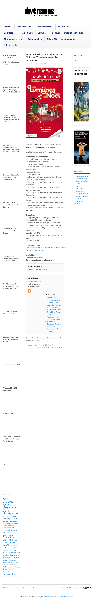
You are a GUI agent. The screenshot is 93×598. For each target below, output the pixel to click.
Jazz (77, 186)
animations (32, 338)
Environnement (8, 525)
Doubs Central (44, 27)
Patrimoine (6, 567)
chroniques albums (82, 176)
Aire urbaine (64, 27)
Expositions (13, 530)
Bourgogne (9, 33)
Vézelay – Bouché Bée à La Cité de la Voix (40, 345)
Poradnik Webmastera (65, 597)
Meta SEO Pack (47, 597)
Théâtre (78, 198)
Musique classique (82, 196)
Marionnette (79, 191)
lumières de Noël (43, 338)
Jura (5, 547)
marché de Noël (57, 338)
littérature (17, 548)
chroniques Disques (73, 33)
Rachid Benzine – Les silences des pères (50, 347)
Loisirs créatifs (68, 39)
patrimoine (12, 565)
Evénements (6, 530)
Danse (78, 183)
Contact (56, 33)
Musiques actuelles (82, 193)
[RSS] (30, 291)
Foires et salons (11, 45)
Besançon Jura (24, 27)
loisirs (10, 550)
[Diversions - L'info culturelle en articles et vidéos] (46, 18)
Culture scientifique (82, 181)
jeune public (80, 188)
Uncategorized (9, 573)
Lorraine (42, 33)
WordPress (69, 588)
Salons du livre (35, 39)
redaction (31, 64)
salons (12, 567)
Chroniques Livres (13, 39)
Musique (17, 552)
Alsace (7, 27)
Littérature (11, 548)
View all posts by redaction (37, 269)
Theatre (17, 567)
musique (6, 552)
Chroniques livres (81, 178)
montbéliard (30, 340)
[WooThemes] (87, 588)
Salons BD (52, 39)
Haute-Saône (27, 33)
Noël (38, 340)
